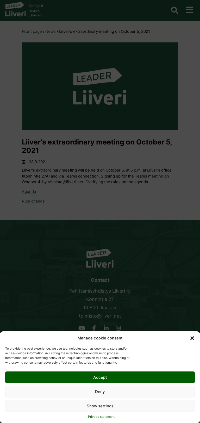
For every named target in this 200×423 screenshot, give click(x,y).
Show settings (100, 405)
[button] (192, 338)
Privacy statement (101, 417)
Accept (100, 377)
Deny (100, 391)
